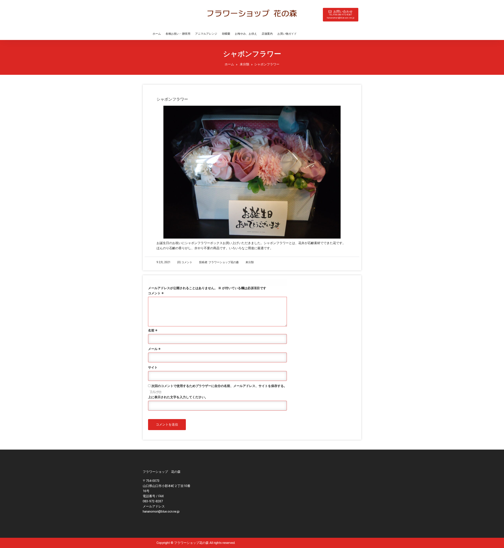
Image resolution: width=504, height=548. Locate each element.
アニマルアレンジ (206, 33)
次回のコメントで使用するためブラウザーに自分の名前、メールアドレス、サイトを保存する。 (219, 386)
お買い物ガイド (287, 33)
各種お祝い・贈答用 (178, 33)
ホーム (157, 33)
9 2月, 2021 (163, 262)
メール (154, 349)
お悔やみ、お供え (246, 33)
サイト (153, 367)
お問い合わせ (340, 14)
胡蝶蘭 (226, 33)
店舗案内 (267, 33)
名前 (152, 330)
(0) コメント (184, 262)
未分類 (244, 64)
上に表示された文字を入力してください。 (178, 397)
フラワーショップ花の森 (223, 262)
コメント (156, 293)
